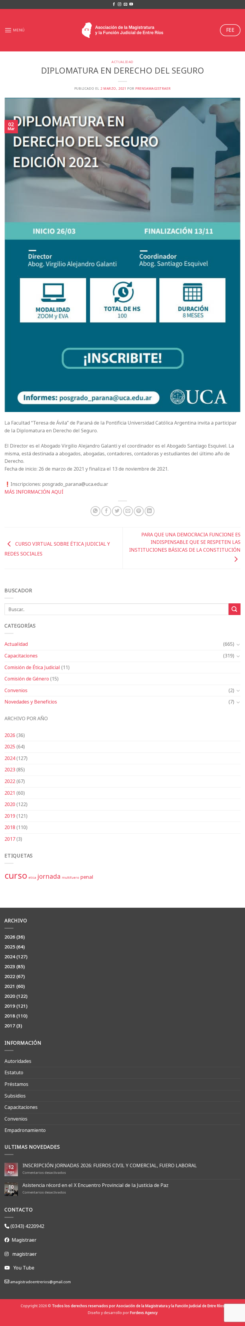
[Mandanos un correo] (125, 4)
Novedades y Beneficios (30, 701)
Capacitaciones (21, 655)
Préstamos (16, 1084)
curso (15, 875)
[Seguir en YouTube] (131, 4)
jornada (49, 876)
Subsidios (15, 1095)
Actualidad (16, 644)
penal (86, 876)
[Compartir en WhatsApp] (95, 511)
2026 (9, 735)
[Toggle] (238, 644)
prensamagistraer (153, 88)
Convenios (15, 690)
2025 (9, 746)
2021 (9, 792)
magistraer (24, 1253)
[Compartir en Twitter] (117, 511)
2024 (9, 758)
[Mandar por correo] (128, 511)
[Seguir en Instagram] (119, 4)
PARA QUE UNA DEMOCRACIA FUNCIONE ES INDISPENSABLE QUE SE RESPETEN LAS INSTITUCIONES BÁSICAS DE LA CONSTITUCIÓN (185, 542)
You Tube (23, 1267)
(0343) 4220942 (26, 1226)
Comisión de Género (26, 678)
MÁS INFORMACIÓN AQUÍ (33, 491)
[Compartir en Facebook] (106, 511)
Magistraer (22, 1239)
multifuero (70, 878)
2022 (9, 781)
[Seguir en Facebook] (114, 4)
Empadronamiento (25, 1130)
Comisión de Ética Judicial (32, 667)
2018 (9, 827)
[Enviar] (235, 609)
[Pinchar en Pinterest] (139, 511)
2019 (9, 815)
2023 (9, 769)
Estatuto (13, 1072)
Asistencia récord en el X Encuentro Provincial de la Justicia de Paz (95, 1185)
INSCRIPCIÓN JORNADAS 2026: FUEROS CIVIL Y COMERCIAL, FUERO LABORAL (109, 1165)
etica (32, 878)
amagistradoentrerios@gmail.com (40, 1281)
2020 (9, 804)
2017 (9, 838)
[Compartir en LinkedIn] (149, 511)
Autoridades (17, 1061)
